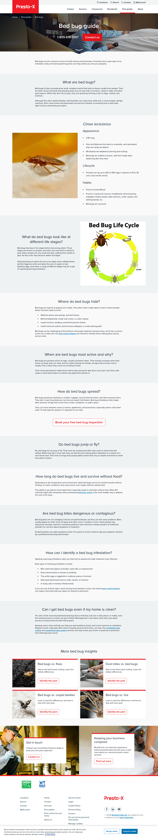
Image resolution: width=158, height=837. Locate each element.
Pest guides (26, 17)
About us (48, 820)
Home (15, 17)
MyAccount (141, 2)
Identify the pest (48, 680)
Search (116, 2)
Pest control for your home (53, 814)
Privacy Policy (74, 809)
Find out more (103, 761)
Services (48, 805)
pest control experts (67, 333)
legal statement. (126, 817)
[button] (79, 50)
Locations (103, 2)
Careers (72, 813)
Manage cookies (75, 823)
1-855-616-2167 (67, 37)
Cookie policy (50, 834)
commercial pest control (56, 630)
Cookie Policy (74, 805)
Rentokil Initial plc (119, 815)
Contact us (92, 37)
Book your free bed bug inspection (79, 422)
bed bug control (85, 492)
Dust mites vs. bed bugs (122, 664)
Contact (127, 2)
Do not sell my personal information (78, 818)
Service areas (74, 798)
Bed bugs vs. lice (117, 695)
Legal (70, 802)
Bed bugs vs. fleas (50, 664)
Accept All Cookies (129, 831)
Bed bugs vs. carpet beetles (56, 695)
